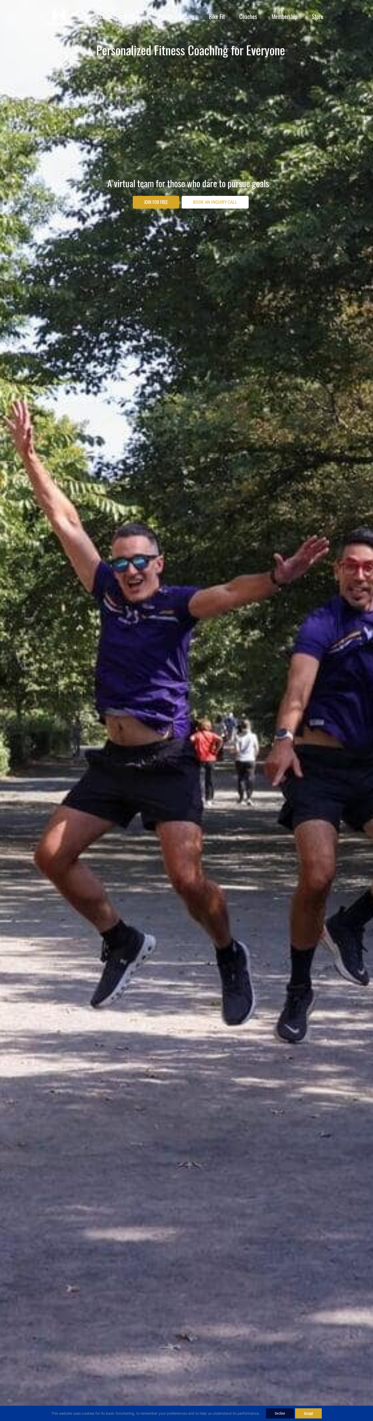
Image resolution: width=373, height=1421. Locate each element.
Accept (308, 1413)
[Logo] (59, 16)
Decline (280, 1413)
